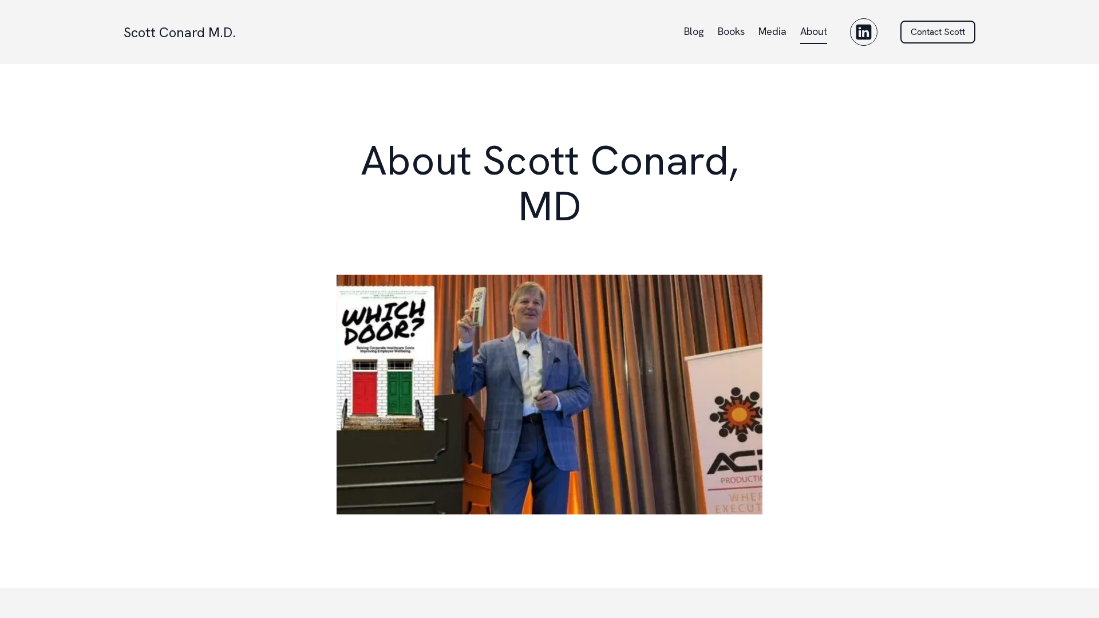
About (813, 31)
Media (772, 31)
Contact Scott (938, 32)
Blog (694, 31)
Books (731, 31)
